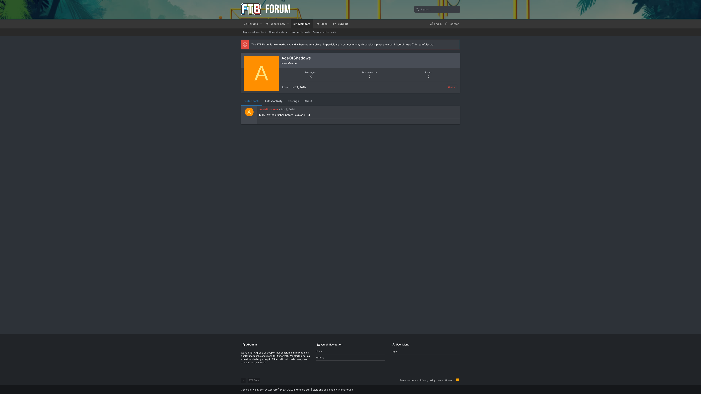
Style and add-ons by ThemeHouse (333, 389)
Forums (320, 357)
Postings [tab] (293, 101)
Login (394, 351)
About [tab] (308, 101)
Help (440, 380)
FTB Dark (254, 380)
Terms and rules (409, 380)
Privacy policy (427, 380)
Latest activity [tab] (273, 101)
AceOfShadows (269, 109)
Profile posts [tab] (252, 101)
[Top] (454, 380)
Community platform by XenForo (275, 389)
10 (310, 76)
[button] (260, 24)
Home (319, 351)
